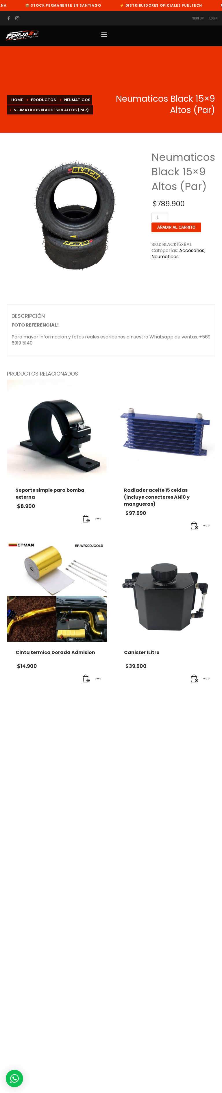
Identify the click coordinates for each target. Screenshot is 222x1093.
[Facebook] (8, 18)
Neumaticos (165, 256)
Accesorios (191, 250)
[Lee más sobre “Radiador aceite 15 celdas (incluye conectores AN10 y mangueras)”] (195, 526)
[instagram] (17, 18)
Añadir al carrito (176, 227)
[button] (86, 519)
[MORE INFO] (98, 519)
